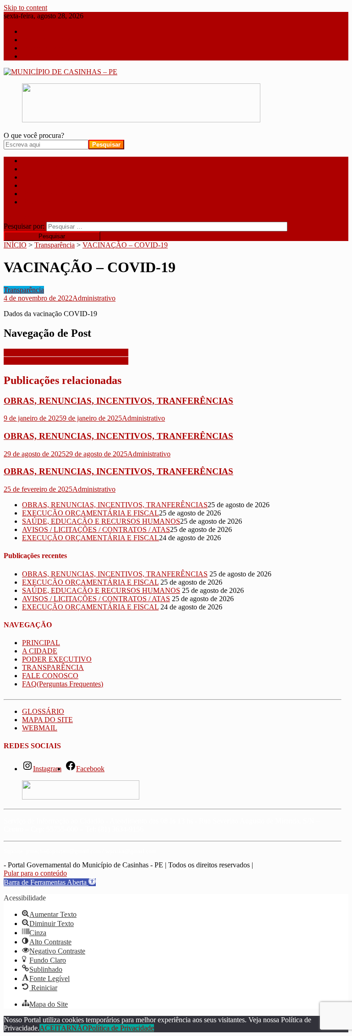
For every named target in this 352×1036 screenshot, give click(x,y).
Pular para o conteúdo (35, 873)
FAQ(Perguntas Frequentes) (62, 202)
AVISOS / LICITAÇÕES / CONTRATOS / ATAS (96, 529)
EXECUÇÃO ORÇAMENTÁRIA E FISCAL (90, 513)
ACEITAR (55, 1028)
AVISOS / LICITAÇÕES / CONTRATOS (66, 352)
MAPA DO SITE (47, 720)
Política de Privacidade (121, 1028)
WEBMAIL (39, 728)
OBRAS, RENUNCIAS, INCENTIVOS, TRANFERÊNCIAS (118, 401)
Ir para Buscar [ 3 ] (49, 48)
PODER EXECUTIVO (57, 177)
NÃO (80, 1028)
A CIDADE (39, 169)
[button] (50, 882)
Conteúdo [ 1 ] (43, 31)
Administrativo (94, 298)
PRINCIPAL (41, 160)
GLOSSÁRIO (43, 711)
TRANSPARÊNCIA (53, 185)
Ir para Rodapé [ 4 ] (50, 56)
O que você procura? (34, 135)
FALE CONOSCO (50, 193)
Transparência (24, 290)
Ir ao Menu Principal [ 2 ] (58, 40)
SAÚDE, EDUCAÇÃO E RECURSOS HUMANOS (101, 521)
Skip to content (25, 7)
